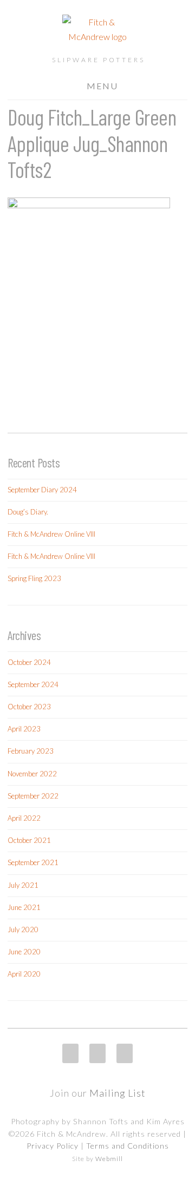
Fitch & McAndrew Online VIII (51, 534)
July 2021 (23, 885)
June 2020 (24, 951)
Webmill (109, 1159)
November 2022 (32, 773)
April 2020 (24, 974)
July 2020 (23, 929)
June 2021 (24, 907)
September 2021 (33, 862)
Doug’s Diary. (28, 511)
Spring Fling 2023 (34, 578)
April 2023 (24, 728)
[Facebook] (97, 1053)
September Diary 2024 (42, 489)
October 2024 (29, 662)
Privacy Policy (53, 1145)
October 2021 (29, 840)
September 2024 (33, 684)
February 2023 (31, 751)
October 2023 (29, 706)
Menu (102, 86)
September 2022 (33, 796)
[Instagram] (70, 1053)
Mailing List (117, 1093)
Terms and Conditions (127, 1145)
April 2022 (24, 818)
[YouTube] (124, 1053)
